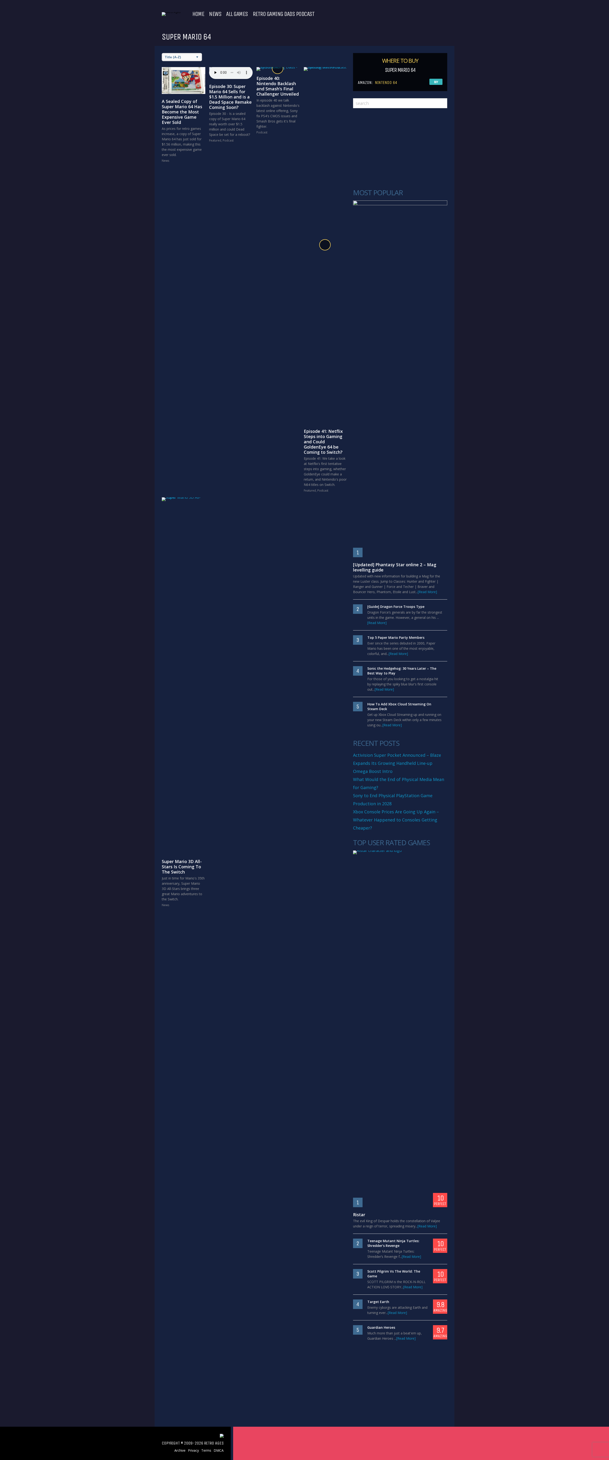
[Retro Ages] (171, 12)
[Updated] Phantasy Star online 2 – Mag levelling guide (394, 567)
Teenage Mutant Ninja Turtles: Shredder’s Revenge (393, 1243)
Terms (206, 1450)
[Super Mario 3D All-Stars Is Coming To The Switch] (183, 675)
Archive (180, 1450)
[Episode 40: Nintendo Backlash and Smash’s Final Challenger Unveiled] (278, 69)
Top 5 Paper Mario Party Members (395, 637)
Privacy (193, 1450)
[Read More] (427, 592)
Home (198, 14)
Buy (436, 82)
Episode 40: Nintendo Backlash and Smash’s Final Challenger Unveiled (277, 86)
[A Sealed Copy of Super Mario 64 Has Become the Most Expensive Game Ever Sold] (183, 80)
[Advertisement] (400, 148)
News (215, 14)
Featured (215, 140)
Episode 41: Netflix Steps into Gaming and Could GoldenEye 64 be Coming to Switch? (323, 441)
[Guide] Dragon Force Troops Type (395, 606)
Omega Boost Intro (373, 771)
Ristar (359, 1214)
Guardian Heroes (381, 1327)
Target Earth (378, 1301)
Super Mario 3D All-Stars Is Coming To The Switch (182, 867)
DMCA (219, 1450)
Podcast (228, 140)
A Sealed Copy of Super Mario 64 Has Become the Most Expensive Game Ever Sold (182, 111)
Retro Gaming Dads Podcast (283, 14)
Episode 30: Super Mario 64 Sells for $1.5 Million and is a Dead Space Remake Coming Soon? (230, 96)
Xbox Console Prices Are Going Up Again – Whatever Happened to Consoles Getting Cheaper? (396, 820)
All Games (237, 14)
